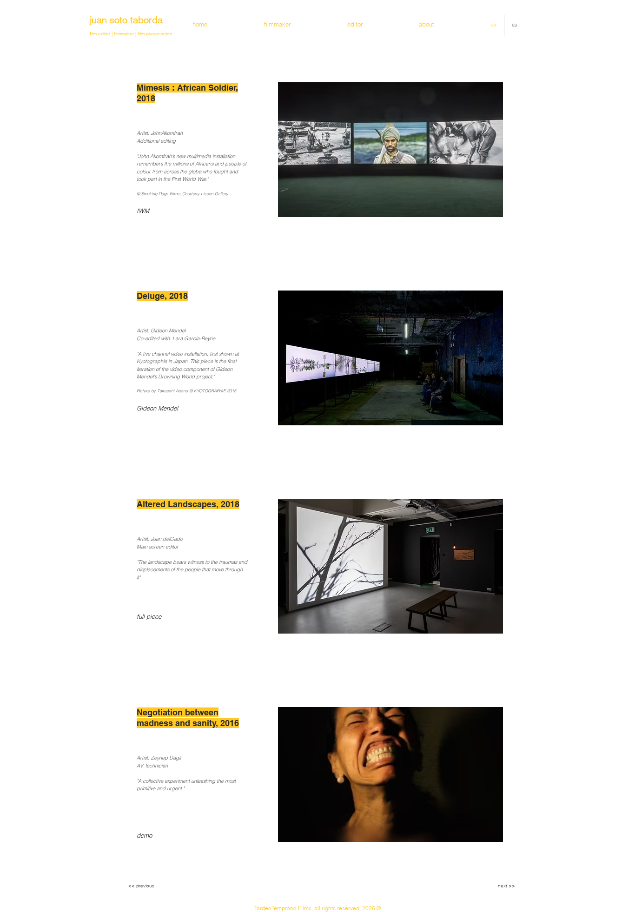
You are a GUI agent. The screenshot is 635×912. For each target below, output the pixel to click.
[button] (167, 616)
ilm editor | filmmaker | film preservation (131, 34)
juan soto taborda (126, 20)
